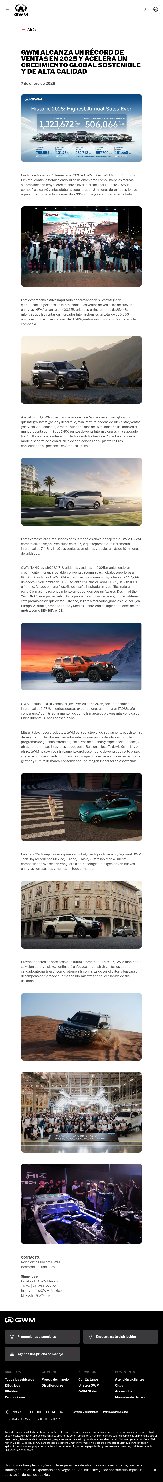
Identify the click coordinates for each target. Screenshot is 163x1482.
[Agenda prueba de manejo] (155, 9)
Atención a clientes (129, 1379)
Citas (119, 1385)
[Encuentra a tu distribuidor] (145, 9)
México (17, 1412)
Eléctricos (12, 1385)
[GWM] (21, 9)
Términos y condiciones (85, 1411)
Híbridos (11, 1391)
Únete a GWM (88, 1385)
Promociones (15, 1397)
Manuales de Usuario (130, 1397)
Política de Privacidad (115, 1411)
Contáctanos (88, 1379)
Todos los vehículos (19, 1379)
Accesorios (123, 1391)
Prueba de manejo (55, 1379)
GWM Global (87, 1391)
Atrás (31, 29)
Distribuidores (52, 1385)
